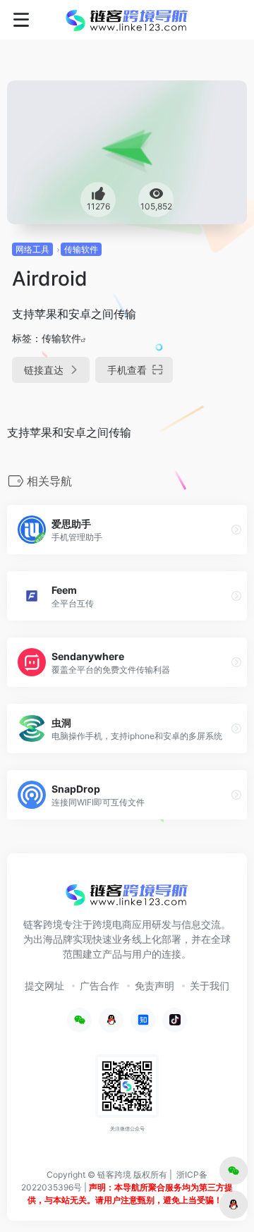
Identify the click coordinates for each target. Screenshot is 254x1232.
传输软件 (81, 249)
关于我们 (209, 986)
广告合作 (99, 986)
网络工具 (32, 249)
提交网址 (44, 986)
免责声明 (154, 986)
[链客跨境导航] (127, 20)
